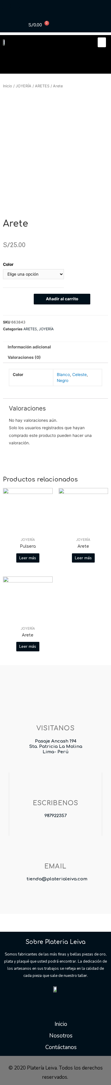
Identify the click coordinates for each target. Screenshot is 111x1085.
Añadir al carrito (62, 298)
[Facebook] (44, 1001)
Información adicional (29, 347)
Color (8, 264)
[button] (102, 42)
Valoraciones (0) (24, 357)
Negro (62, 380)
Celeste (79, 374)
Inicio (7, 86)
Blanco (63, 374)
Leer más (27, 558)
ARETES (42, 86)
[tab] (55, 347)
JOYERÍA (23, 86)
